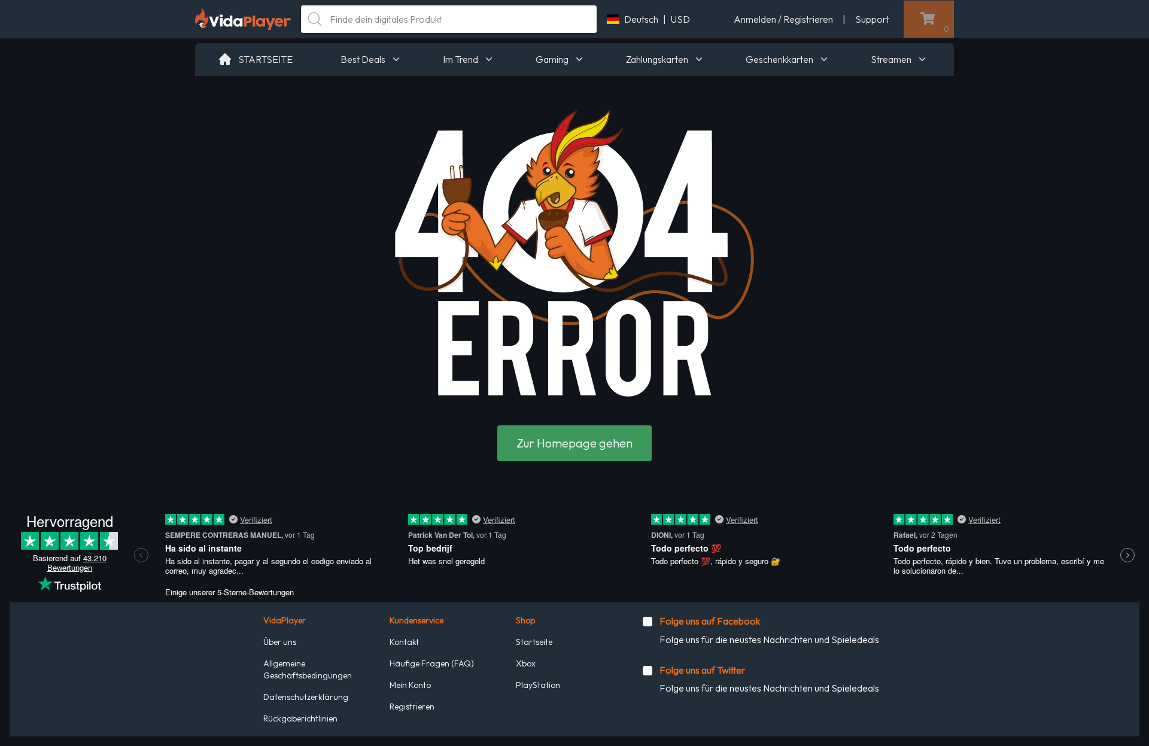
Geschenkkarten (779, 59)
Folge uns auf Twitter (702, 670)
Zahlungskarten (657, 59)
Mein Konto (410, 685)
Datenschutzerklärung (305, 697)
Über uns (279, 642)
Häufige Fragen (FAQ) (432, 663)
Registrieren (412, 706)
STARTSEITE (265, 59)
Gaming (552, 59)
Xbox (526, 663)
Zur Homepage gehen (574, 443)
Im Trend (460, 59)
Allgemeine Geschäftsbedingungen (307, 669)
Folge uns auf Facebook (709, 621)
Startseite (534, 642)
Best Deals (363, 59)
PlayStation (538, 685)
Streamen (891, 59)
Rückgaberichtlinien (300, 718)
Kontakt (404, 642)
